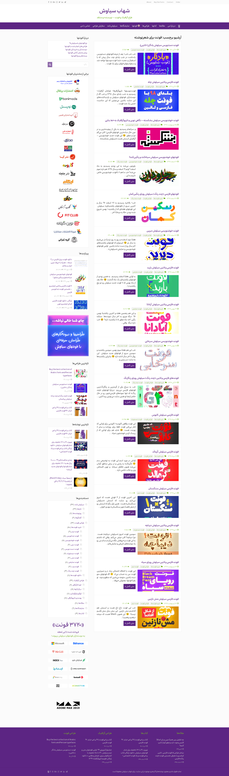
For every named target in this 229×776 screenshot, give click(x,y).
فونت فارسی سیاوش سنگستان (163, 489)
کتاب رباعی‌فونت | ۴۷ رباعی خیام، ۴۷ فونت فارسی (62, 409)
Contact (170, 2)
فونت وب (75, 566)
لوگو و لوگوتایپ (76, 593)
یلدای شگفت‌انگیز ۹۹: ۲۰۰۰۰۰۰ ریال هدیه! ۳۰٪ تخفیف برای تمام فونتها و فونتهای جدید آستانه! (61, 465)
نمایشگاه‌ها (124, 26)
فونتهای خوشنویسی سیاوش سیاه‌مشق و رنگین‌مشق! (61, 276)
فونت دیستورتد (136, 419)
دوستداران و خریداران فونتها (76, 49)
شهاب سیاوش (114, 11)
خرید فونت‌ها (161, 50)
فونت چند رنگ (122, 162)
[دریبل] (51, 2)
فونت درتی (138, 456)
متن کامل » (129, 69)
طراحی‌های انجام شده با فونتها (76, 46)
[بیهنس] (54, 2)
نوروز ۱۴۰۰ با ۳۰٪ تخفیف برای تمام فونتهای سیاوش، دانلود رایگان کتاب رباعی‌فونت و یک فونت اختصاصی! (61, 447)
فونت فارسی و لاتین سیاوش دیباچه (162, 526)
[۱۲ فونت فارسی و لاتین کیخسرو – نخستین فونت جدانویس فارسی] (80, 289)
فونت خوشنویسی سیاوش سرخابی (162, 341)
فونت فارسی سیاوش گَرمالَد (165, 452)
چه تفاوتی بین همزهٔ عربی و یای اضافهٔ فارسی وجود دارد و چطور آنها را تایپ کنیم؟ (170, 742)
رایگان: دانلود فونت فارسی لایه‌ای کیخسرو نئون (62, 302)
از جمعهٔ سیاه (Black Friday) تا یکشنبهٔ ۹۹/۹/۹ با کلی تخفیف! (60, 481)
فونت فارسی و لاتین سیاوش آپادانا (163, 305)
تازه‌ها (79, 509)
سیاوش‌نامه (112, 26)
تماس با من (85, 26)
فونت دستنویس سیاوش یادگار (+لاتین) (159, 45)
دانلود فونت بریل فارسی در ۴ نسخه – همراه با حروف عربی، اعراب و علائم (61, 263)
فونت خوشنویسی (132, 125)
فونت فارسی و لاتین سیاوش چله (163, 82)
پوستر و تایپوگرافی (75, 598)
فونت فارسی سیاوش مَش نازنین (163, 599)
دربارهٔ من (171, 26)
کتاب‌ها (81, 613)
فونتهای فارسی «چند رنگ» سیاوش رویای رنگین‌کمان (154, 194)
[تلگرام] (65, 2)
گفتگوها (78, 517)
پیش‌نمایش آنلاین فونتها (77, 52)
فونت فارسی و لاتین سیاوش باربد (163, 268)
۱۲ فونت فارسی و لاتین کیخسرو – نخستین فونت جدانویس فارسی (60, 289)
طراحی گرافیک (79, 580)
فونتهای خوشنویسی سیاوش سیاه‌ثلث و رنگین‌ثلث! (154, 157)
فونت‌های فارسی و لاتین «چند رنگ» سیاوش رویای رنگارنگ (151, 378)
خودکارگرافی (77, 585)
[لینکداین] (62, 2)
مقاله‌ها (162, 26)
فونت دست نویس (137, 50)
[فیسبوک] (48, 2)
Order (178, 2)
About (149, 2)
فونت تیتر (141, 493)
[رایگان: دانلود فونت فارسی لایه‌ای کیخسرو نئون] (80, 304)
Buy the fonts (159, 2)
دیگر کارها (78, 589)
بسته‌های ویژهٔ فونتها (79, 56)
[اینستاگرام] (57, 2)
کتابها (154, 26)
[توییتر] (59, 2)
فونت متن (75, 558)
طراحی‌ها (145, 26)
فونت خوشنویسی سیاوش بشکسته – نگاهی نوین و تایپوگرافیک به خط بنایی (142, 121)
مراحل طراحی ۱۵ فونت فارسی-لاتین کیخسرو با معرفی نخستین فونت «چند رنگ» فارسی (169, 755)
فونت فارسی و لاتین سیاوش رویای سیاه (160, 562)
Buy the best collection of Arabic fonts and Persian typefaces (60, 372)
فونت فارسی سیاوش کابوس (165, 415)
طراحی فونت (150, 50)
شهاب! (179, 26)
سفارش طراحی (99, 26)
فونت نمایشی (138, 86)
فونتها (134, 26)
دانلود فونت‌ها (76, 575)
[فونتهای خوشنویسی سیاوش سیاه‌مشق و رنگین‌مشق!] (80, 278)
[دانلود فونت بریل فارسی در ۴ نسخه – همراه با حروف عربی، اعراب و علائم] (80, 263)
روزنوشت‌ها (77, 513)
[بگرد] (50, 64)
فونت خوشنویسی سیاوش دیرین (163, 231)
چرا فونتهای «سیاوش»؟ (78, 43)
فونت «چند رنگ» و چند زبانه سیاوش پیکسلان (61, 398)
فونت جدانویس (73, 536)
